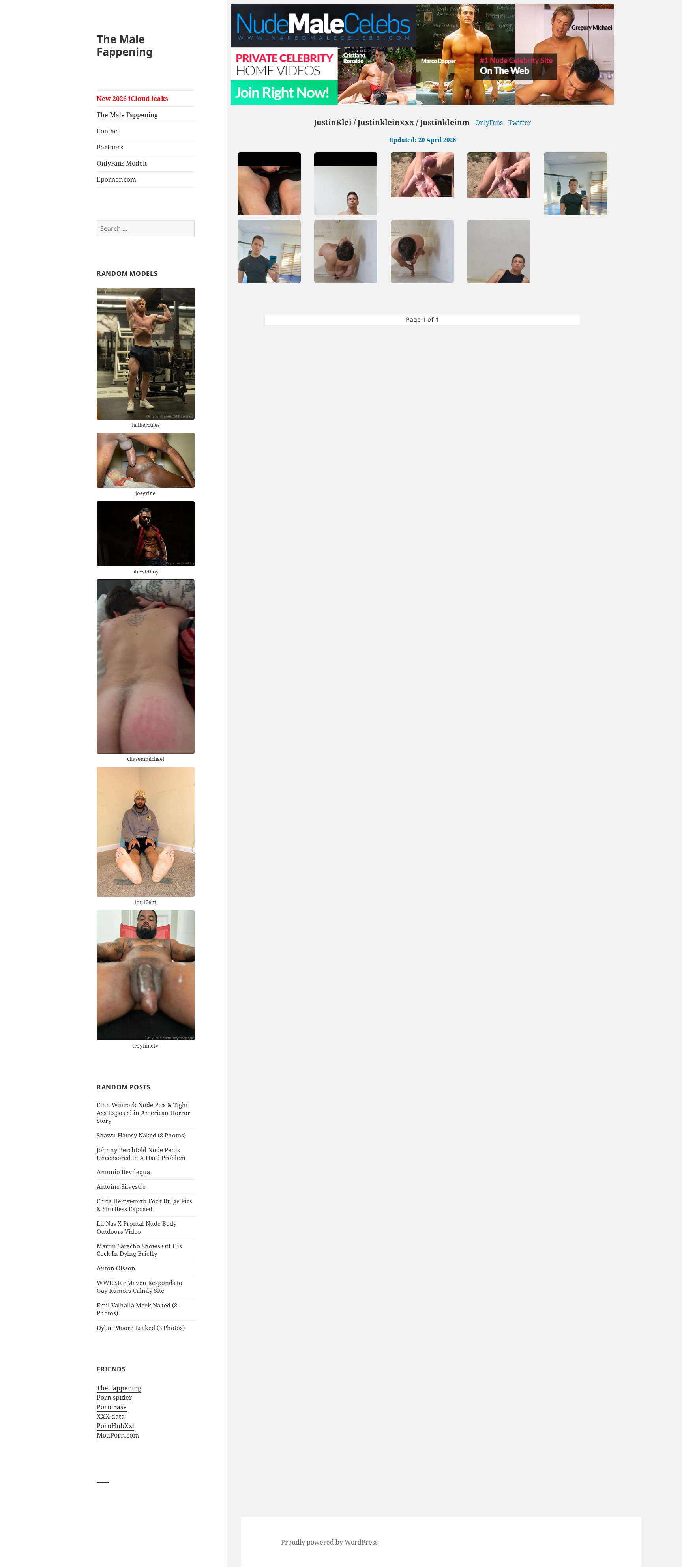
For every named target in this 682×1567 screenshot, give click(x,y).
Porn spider (114, 1397)
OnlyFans (489, 122)
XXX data (111, 1416)
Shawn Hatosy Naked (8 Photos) (141, 1135)
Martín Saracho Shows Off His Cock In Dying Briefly (139, 1250)
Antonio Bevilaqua (123, 1172)
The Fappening (119, 1388)
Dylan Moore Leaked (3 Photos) (141, 1328)
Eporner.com (116, 179)
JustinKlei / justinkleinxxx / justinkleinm (392, 122)
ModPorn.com (118, 1435)
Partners (110, 147)
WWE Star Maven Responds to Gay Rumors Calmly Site (139, 1286)
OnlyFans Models (122, 163)
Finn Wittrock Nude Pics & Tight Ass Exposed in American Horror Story (143, 1112)
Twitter (519, 122)
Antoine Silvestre (121, 1186)
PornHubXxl (115, 1425)
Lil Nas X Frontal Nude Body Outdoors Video (136, 1227)
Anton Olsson (116, 1268)
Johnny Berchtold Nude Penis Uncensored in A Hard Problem (141, 1154)
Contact (108, 131)
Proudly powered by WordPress (329, 1542)
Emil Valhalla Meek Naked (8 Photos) (137, 1309)
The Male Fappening (125, 45)
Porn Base (112, 1407)
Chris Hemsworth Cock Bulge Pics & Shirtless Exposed (144, 1205)
